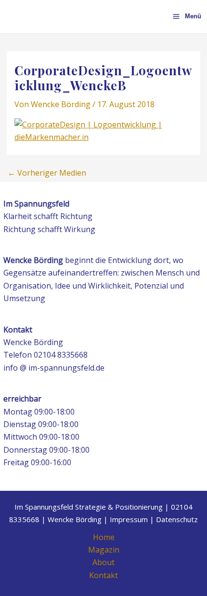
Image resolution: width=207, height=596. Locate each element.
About (103, 562)
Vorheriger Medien (47, 173)
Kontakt (103, 575)
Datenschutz (177, 519)
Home (104, 537)
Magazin (103, 549)
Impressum (129, 519)
